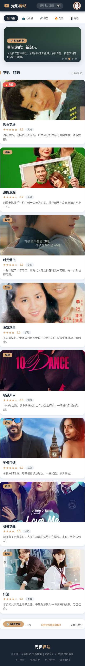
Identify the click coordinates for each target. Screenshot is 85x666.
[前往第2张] (66, 59)
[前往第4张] (72, 59)
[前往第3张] (69, 59)
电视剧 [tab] (27, 18)
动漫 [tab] (59, 18)
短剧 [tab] (74, 18)
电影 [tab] (11, 18)
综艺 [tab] (43, 18)
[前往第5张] (76, 59)
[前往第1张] (63, 59)
